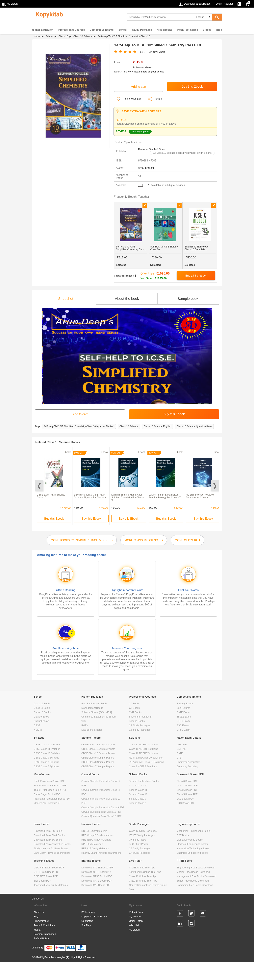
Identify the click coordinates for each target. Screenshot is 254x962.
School (122, 29)
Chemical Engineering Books (192, 853)
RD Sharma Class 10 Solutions (146, 757)
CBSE (37, 725)
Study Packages (142, 29)
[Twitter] (191, 914)
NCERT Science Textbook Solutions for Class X (200, 496)
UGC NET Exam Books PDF (49, 867)
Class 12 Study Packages (143, 831)
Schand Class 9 (137, 798)
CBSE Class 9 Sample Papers (97, 757)
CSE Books (183, 835)
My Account (135, 916)
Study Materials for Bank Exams (51, 848)
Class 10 (63, 36)
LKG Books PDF (185, 798)
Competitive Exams (102, 29)
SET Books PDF (42, 880)
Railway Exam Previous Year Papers (101, 853)
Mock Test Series (187, 29)
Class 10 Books (42, 712)
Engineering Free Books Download (196, 867)
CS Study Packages (139, 729)
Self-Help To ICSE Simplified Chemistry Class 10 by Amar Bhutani (78, 426)
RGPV (84, 725)
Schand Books (137, 721)
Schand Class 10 (138, 794)
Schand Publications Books (144, 781)
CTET (180, 757)
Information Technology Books (193, 848)
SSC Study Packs (138, 844)
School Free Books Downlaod (193, 880)
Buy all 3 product (195, 275)
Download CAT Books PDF (95, 885)
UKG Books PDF (185, 803)
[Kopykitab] (48, 14)
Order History (136, 921)
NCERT (38, 729)
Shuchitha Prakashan (140, 716)
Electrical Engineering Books (192, 844)
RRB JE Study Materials (94, 831)
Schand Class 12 (138, 785)
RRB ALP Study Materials (95, 848)
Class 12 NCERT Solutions (143, 744)
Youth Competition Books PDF (50, 785)
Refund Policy (41, 938)
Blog (219, 29)
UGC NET (182, 744)
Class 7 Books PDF (187, 785)
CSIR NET (182, 749)
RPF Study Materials (92, 844)
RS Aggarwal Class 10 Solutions (146, 762)
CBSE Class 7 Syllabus (46, 766)
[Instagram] (191, 924)
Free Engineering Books (94, 703)
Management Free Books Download (196, 876)
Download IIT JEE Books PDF (97, 867)
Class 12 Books (42, 703)
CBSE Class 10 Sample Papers (98, 753)
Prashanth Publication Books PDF (52, 798)
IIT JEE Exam (184, 716)
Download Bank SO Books (48, 839)
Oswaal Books (41, 721)
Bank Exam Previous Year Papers (52, 853)
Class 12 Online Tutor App (143, 876)
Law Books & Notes (91, 729)
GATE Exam (183, 712)
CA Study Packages (139, 725)
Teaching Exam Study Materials (51, 885)
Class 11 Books (42, 708)
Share (158, 98)
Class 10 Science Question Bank (194, 426)
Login (219, 3)
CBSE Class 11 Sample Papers (98, 749)
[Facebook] (180, 914)
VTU (83, 721)
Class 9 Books (41, 716)
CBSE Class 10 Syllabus (47, 753)
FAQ (36, 916)
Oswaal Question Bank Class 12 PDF (101, 811)
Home (37, 36)
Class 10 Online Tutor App (143, 880)
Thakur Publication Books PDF (50, 790)
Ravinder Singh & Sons (151, 149)
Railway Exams (185, 703)
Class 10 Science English (157, 426)
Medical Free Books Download (193, 872)
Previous (39, 485)
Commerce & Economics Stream (98, 716)
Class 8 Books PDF (187, 781)
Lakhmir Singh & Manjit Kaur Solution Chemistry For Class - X (127, 497)
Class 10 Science (82, 36)
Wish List (134, 925)
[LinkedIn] (180, 924)
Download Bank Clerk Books (49, 835)
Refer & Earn (136, 912)
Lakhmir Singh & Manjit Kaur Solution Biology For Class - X (165, 496)
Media (37, 929)
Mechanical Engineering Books (193, 831)
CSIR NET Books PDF (46, 876)
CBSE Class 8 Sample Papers (97, 762)
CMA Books (135, 712)
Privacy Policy (41, 921)
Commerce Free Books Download (195, 885)
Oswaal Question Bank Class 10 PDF (101, 816)
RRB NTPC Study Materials (96, 839)
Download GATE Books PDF (96, 880)
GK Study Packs (137, 839)
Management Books (92, 708)
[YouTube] (203, 914)
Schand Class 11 (138, 790)
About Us (39, 912)
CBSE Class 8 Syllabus (46, 762)
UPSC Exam (183, 729)
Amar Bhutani (146, 167)
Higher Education (42, 29)
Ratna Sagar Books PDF (47, 794)
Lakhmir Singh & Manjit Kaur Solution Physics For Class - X (90, 496)
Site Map (86, 925)
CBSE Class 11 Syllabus (47, 749)
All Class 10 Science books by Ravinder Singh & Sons (182, 153)
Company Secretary (187, 766)
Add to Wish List (132, 98)
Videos (207, 29)
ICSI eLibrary (88, 912)
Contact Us (38, 898)
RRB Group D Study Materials (97, 835)
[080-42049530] (239, 3)
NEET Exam (183, 721)
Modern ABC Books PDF (47, 803)
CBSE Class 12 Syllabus (47, 744)
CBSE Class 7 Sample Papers (97, 766)
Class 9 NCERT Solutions (143, 766)
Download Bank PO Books (48, 831)
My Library (134, 929)
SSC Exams (183, 725)
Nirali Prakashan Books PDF (49, 781)
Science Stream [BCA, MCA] (96, 712)
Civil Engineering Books (190, 839)
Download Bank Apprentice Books (52, 844)
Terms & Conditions (44, 925)
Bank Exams (183, 708)
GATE (180, 753)
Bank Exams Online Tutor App (145, 872)
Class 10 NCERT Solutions (143, 753)
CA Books (134, 703)
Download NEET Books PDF (96, 872)
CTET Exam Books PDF (46, 872)
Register (228, 3)
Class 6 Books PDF (187, 790)
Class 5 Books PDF (187, 794)
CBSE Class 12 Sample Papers (98, 744)
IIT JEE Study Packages (142, 835)
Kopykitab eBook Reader (94, 916)
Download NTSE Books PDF (96, 876)
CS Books (134, 708)
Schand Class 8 (137, 803)
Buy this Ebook (54, 518)
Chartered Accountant (188, 762)
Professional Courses (71, 29)
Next (215, 485)
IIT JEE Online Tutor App (142, 867)
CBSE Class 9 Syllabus (46, 757)
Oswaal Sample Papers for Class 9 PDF (102, 807)
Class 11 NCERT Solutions (143, 749)
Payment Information (45, 934)
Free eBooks (164, 29)
